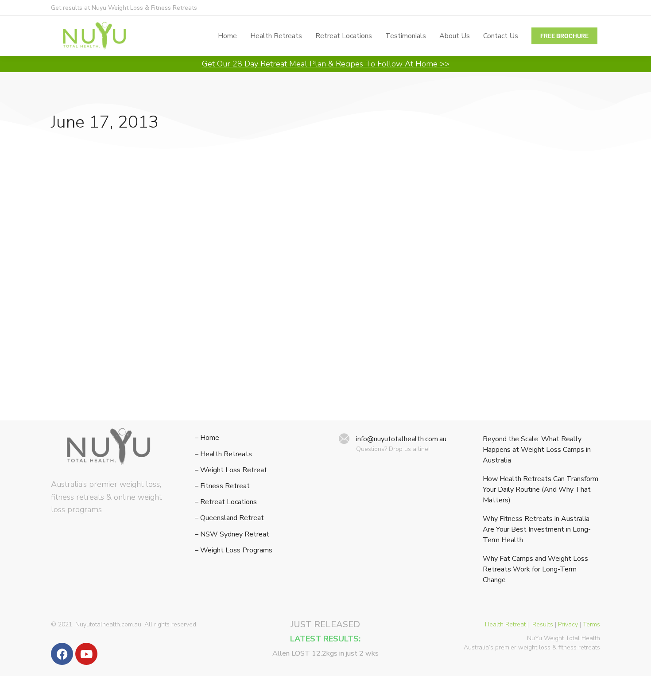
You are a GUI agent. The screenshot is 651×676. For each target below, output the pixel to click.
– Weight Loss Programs (233, 550)
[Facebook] (62, 654)
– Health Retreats (223, 454)
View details (70, 398)
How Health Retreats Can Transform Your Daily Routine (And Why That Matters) (540, 489)
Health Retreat (505, 624)
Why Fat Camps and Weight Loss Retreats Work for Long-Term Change (535, 569)
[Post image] (136, 225)
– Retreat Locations (226, 502)
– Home (207, 438)
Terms (591, 624)
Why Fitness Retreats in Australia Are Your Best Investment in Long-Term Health (537, 529)
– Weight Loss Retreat (231, 470)
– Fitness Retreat (222, 486)
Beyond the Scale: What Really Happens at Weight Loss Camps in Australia (537, 449)
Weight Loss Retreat (83, 329)
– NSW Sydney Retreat (232, 534)
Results (542, 624)
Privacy (568, 624)
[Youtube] (86, 654)
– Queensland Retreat (229, 518)
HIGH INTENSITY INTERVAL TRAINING (115, 307)
